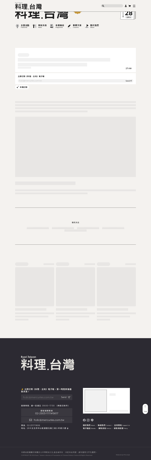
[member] (125, 5)
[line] (92, 420)
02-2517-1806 (33, 425)
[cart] (129, 5)
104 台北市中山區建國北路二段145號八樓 (46, 428)
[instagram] (88, 420)
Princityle (127, 455)
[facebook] (84, 420)
